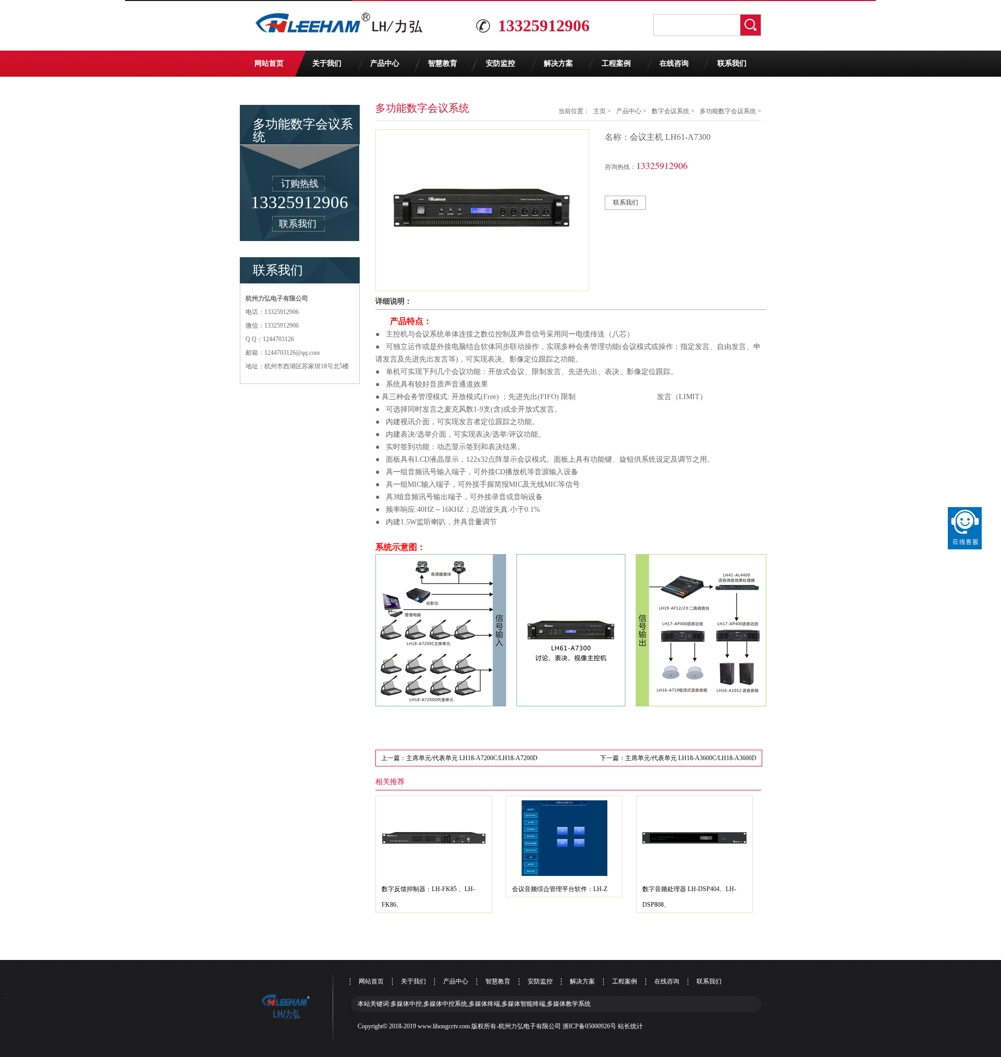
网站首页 (269, 63)
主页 (599, 111)
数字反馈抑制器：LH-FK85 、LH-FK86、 (428, 896)
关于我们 (326, 63)
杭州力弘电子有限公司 (529, 1026)
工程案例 (616, 63)
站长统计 (630, 1026)
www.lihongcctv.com (444, 1026)
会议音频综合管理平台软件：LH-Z (559, 889)
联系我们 (732, 63)
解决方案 (558, 63)
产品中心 (384, 63)
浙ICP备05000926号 (589, 1026)
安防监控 (500, 63)
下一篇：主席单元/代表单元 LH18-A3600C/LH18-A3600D (678, 758)
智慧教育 (442, 63)
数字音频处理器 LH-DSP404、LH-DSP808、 (689, 896)
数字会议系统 (670, 111)
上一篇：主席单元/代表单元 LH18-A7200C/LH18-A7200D (459, 758)
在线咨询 (674, 63)
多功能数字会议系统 (728, 111)
